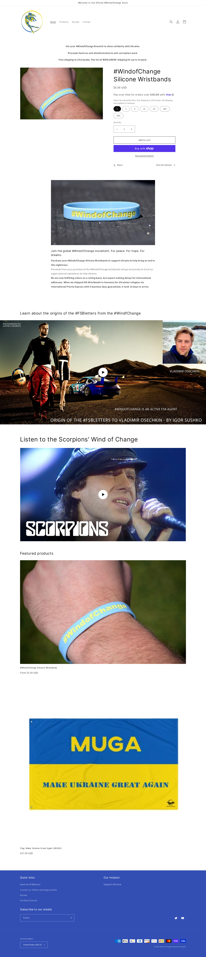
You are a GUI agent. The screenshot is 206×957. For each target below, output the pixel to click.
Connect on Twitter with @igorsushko (38, 889)
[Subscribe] (71, 917)
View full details (164, 165)
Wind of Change (165, 947)
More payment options (144, 156)
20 (154, 108)
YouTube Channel (28, 900)
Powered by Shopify (178, 947)
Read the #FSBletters (30, 884)
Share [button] (120, 165)
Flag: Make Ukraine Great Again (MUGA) (41, 848)
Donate (23, 895)
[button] (171, 22)
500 (118, 115)
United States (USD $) (32, 944)
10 (144, 108)
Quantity (117, 122)
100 (164, 108)
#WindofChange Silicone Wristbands (38, 667)
